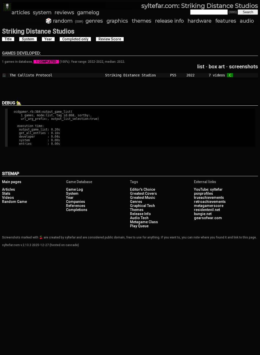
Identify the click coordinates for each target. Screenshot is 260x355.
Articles (8, 189)
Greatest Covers (143, 193)
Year (70, 198)
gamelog (88, 12)
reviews (64, 12)
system (42, 12)
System (72, 193)
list (200, 66)
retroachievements (210, 202)
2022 (190, 75)
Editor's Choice (142, 189)
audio (247, 21)
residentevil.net (207, 210)
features (225, 21)
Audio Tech (139, 218)
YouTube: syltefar (208, 189)
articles (21, 12)
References (75, 206)
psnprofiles (203, 193)
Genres (136, 202)
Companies (75, 202)
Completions (76, 210)
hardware (200, 21)
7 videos (218, 75)
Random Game (14, 202)
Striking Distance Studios (135, 75)
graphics (117, 21)
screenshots (243, 66)
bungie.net (203, 214)
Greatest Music (142, 198)
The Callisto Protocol (50, 75)
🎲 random (59, 21)
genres (94, 21)
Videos (8, 198)
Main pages (11, 182)
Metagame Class (144, 222)
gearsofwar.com (208, 218)
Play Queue (139, 226)
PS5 (176, 75)
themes (141, 21)
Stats (6, 193)
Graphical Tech (142, 206)
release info (169, 21)
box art (217, 66)
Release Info (140, 214)
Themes (136, 210)
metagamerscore (208, 206)
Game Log (74, 189)
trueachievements (209, 198)
